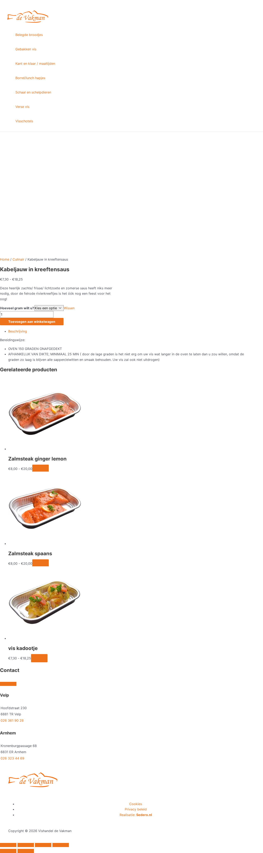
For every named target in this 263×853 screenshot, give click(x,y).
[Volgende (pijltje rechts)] (25, 851)
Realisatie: (136, 815)
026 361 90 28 (12, 720)
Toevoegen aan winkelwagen (31, 322)
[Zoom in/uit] (8, 845)
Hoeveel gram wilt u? (17, 308)
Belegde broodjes (29, 35)
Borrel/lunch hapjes (30, 78)
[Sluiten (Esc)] (60, 845)
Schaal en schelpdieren (33, 92)
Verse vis (22, 107)
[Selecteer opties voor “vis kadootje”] (39, 658)
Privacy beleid (136, 809)
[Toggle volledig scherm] (25, 845)
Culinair (18, 259)
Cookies (135, 804)
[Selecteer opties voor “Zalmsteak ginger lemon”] (40, 469)
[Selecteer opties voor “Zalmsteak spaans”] (40, 563)
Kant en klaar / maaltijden (35, 63)
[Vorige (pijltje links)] (8, 851)
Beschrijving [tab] (17, 331)
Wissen (69, 308)
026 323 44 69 (12, 758)
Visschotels (24, 121)
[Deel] (43, 845)
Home (4, 259)
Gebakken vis (25, 49)
